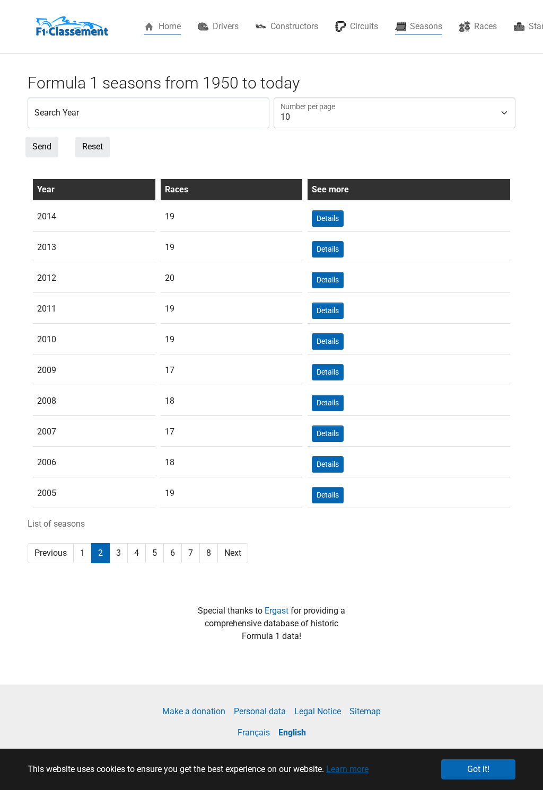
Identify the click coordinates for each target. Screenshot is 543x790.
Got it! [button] (478, 769)
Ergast (278, 611)
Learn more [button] (347, 769)
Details (328, 218)
